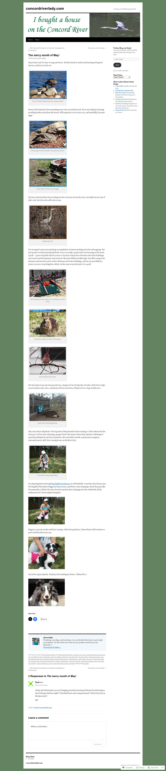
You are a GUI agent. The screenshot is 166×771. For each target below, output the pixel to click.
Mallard (57, 661)
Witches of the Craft (120, 110)
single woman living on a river (89, 661)
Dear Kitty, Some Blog (121, 104)
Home (31, 39)
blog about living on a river (35, 659)
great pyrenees (82, 659)
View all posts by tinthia (52, 647)
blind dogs (47, 657)
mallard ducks (64, 661)
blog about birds (73, 657)
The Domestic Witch (121, 99)
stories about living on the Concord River (63, 664)
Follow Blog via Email (122, 48)
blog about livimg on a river (96, 657)
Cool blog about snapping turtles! (124, 90)
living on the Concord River (47, 661)
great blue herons (73, 659)
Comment (97, 744)
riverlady (77, 661)
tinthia (44, 58)
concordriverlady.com (45, 8)
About (37, 39)
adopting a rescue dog (80, 655)
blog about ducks (83, 657)
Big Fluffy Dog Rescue (61, 483)
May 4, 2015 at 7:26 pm (41, 685)
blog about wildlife (48, 659)
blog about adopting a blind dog (59, 657)
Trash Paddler (119, 86)
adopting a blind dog (67, 655)
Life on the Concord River (48, 655)
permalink (86, 664)
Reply (36, 700)
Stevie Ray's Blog (120, 93)
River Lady (72, 661)
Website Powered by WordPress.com (130, 765)
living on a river (35, 661)
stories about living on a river (44, 664)
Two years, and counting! (97, 48)
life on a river (90, 659)
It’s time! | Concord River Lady (43, 707)
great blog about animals (61, 659)
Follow (117, 65)
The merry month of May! (43, 55)
